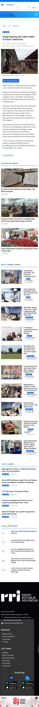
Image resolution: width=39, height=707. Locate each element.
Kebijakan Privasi (7, 634)
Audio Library (6, 660)
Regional (6, 32)
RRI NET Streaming (7, 655)
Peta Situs (5, 642)
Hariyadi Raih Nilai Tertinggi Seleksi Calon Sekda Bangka (23, 541)
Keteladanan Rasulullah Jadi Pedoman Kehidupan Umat (29, 273)
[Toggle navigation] (36, 14)
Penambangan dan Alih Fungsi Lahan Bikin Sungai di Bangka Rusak (30, 369)
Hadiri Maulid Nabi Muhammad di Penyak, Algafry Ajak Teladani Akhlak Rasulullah (30, 444)
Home (4, 26)
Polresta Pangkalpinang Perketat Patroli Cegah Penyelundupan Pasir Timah (22, 551)
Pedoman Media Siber (8, 636)
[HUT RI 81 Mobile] (19, 701)
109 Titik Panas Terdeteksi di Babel (15, 491)
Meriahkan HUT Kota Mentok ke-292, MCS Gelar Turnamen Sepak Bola (30, 349)
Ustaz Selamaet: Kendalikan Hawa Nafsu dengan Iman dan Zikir (31, 292)
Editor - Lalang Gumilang (25, 46)
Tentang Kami (6, 639)
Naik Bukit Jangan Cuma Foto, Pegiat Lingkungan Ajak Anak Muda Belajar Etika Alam (30, 311)
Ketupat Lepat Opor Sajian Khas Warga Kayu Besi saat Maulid (31, 424)
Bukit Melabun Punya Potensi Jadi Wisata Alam (30, 405)
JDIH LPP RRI (6, 666)
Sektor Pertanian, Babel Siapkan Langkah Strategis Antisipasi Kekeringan (22, 570)
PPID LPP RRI (6, 663)
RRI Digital (5, 652)
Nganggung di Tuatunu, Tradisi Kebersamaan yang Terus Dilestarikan (30, 387)
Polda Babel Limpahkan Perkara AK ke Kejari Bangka (31, 330)
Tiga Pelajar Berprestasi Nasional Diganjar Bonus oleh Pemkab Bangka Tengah (23, 560)
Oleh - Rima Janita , (9, 46)
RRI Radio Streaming (8, 658)
